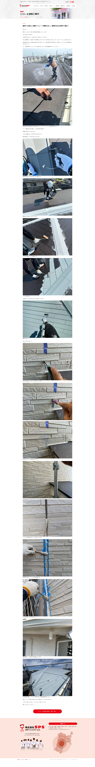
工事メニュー (51, 5)
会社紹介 (73, 5)
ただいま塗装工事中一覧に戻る (47, 711)
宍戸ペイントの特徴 (43, 5)
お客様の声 (68, 5)
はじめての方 (36, 5)
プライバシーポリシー (22, 759)
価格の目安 (63, 5)
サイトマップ (28, 759)
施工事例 (57, 5)
